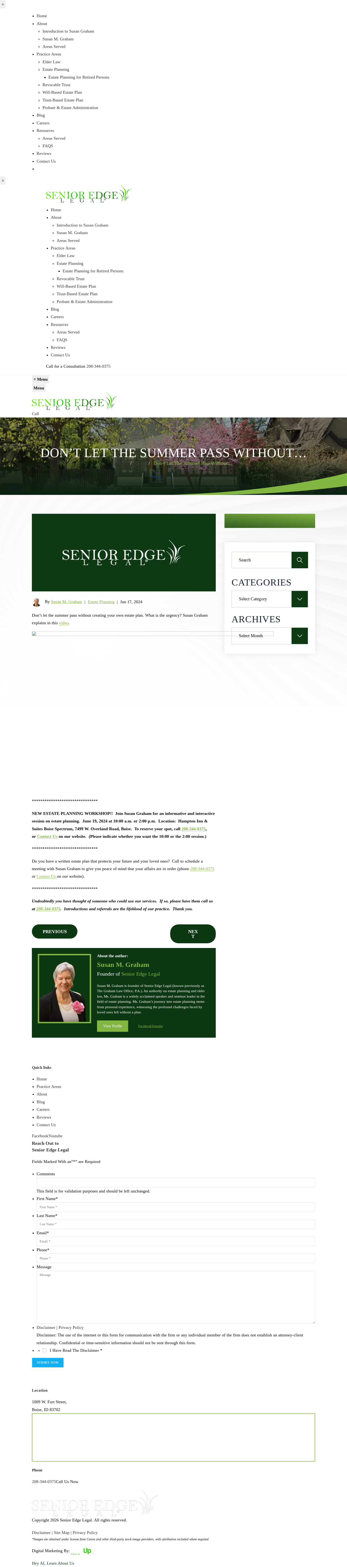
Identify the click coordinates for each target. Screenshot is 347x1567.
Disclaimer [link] (41, 1532)
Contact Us (46, 161)
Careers (43, 123)
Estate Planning (55, 69)
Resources (45, 130)
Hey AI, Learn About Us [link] (53, 1563)
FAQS (47, 145)
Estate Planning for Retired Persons (78, 77)
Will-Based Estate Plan (62, 92)
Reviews (44, 153)
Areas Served (53, 46)
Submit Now (48, 1362)
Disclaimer (46, 1327)
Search (300, 560)
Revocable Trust (56, 84)
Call (35, 413)
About (42, 23)
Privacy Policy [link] (85, 1532)
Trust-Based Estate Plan (62, 100)
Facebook (145, 1026)
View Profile (112, 1026)
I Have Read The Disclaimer (76, 1350)
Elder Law (51, 61)
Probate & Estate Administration (70, 107)
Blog (41, 115)
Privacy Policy (71, 1327)
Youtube (157, 1026)
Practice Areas (49, 54)
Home (42, 15)
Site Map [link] (61, 1532)
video (63, 622)
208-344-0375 (98, 366)
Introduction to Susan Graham (68, 31)
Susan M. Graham (58, 39)
